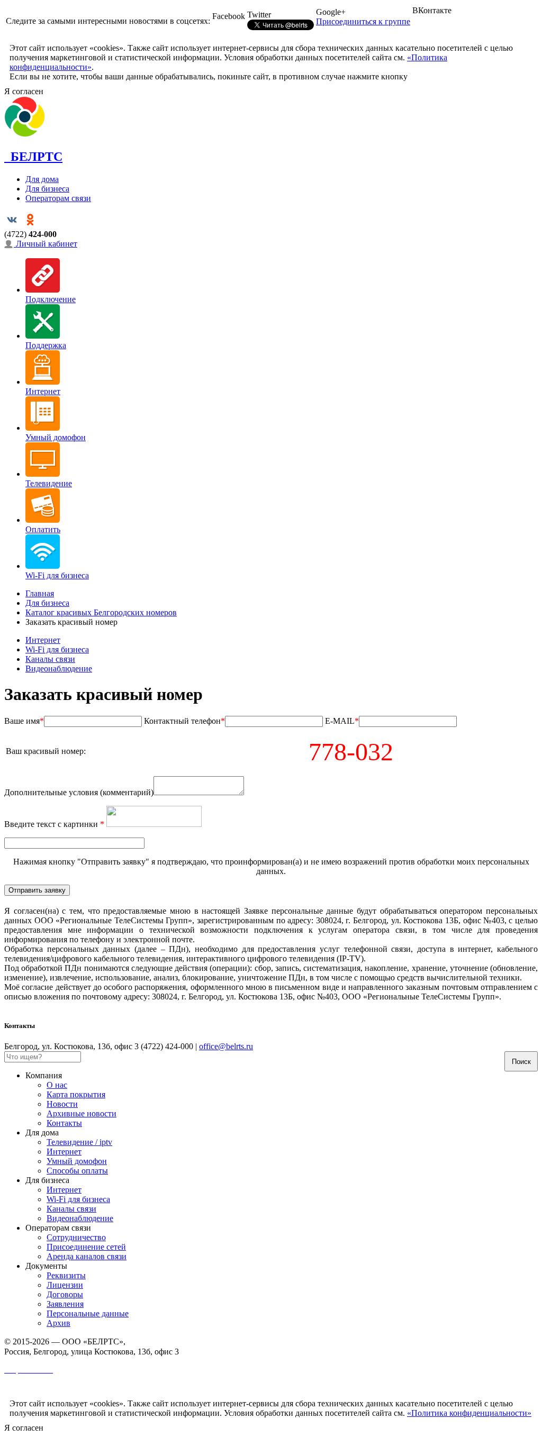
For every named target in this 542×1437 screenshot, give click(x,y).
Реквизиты (66, 1275)
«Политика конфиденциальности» (469, 1412)
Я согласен (23, 91)
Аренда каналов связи (87, 1256)
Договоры (65, 1294)
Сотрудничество (76, 1237)
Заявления (65, 1303)
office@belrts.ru (226, 1046)
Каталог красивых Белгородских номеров (101, 612)
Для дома (42, 179)
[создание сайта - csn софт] (17, 1388)
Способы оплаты (77, 1170)
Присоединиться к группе (363, 21)
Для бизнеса (47, 188)
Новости (62, 1103)
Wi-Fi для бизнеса (57, 649)
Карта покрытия (76, 1094)
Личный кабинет (45, 243)
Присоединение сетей (86, 1246)
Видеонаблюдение (58, 668)
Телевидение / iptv (79, 1142)
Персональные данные (88, 1313)
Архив (58, 1322)
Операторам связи (58, 198)
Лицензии (65, 1284)
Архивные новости (81, 1113)
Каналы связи (50, 658)
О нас (57, 1084)
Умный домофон (77, 1161)
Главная (39, 593)
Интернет (42, 639)
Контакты (64, 1122)
